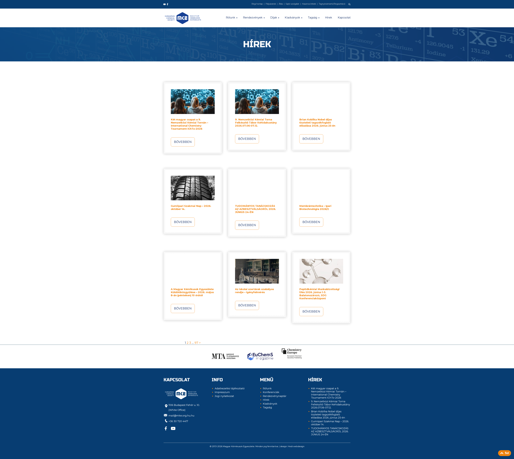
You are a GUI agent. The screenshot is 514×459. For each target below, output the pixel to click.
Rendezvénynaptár (274, 396)
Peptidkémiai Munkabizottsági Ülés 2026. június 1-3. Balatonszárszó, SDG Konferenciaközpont (319, 294)
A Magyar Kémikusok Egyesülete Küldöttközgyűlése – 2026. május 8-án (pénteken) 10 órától (192, 292)
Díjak (273, 17)
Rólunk (230, 17)
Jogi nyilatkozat (224, 396)
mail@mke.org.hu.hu (181, 415)
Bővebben (183, 142)
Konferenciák (271, 392)
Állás (281, 4)
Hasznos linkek (309, 4)
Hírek (328, 17)
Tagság (312, 17)
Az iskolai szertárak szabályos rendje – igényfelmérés (254, 291)
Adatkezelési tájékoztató (230, 388)
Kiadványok (292, 17)
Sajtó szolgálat (292, 4)
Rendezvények (252, 17)
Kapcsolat (344, 17)
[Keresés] (349, 4)
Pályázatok (271, 4)
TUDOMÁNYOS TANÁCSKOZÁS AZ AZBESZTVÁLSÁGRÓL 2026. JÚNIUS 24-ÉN (255, 209)
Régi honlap (257, 4)
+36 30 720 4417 (178, 421)
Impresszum (222, 392)
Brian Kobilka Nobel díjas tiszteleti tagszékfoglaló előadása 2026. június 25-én (317, 122)
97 (196, 343)
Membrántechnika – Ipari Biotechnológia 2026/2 (315, 207)
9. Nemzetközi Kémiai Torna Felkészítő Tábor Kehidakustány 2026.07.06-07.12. (256, 122)
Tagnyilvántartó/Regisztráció (332, 4)
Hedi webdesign (296, 446)
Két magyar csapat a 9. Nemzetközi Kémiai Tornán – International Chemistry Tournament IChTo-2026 (189, 124)
